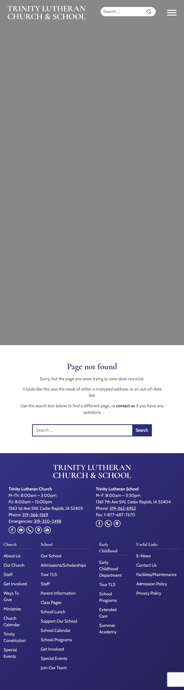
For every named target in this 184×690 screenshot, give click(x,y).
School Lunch (53, 611)
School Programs (56, 639)
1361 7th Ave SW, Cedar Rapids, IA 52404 (133, 502)
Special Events (54, 658)
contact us (125, 405)
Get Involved (15, 584)
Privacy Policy (148, 593)
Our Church (14, 565)
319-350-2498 (47, 521)
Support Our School (59, 621)
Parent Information (58, 593)
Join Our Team (54, 667)
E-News (143, 556)
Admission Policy (151, 584)
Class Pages (51, 602)
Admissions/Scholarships (63, 565)
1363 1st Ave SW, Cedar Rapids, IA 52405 (46, 508)
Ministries (12, 609)
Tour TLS (49, 574)
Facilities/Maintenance (156, 574)
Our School (51, 556)
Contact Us (146, 565)
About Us (12, 556)
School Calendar (56, 630)
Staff (8, 574)
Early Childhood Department (110, 569)
